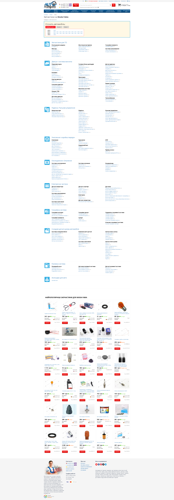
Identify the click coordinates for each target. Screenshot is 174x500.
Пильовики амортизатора (58, 116)
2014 (66, 31)
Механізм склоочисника (57, 239)
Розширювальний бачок (57, 169)
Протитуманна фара (83, 243)
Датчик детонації (109, 197)
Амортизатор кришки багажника (113, 249)
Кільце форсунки (109, 271)
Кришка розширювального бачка (59, 178)
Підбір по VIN (76, 5)
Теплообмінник (109, 101)
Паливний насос (55, 268)
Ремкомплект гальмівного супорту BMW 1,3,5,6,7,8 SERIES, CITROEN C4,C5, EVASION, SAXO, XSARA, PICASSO (87, 391)
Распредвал (81, 68)
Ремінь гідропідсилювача (111, 95)
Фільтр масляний (56, 53)
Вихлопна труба (82, 93)
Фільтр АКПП (55, 50)
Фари (80, 244)
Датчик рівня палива (83, 268)
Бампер (107, 244)
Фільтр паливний (56, 56)
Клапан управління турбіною (112, 79)
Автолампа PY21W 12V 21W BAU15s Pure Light (51, 391)
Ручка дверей (108, 237)
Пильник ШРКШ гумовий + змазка (68, 416)
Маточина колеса (83, 119)
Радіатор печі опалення (84, 166)
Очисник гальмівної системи (111, 223)
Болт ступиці (82, 130)
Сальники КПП (108, 143)
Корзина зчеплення (56, 147)
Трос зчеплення (55, 149)
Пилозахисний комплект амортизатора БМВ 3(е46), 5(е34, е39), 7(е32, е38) (86, 339)
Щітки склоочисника (56, 233)
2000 (54, 33)
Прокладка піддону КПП (111, 144)
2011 (57, 31)
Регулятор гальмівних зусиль (112, 220)
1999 (54, 34)
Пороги (107, 258)
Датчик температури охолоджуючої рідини (62, 174)
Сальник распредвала (57, 87)
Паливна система (58, 264)
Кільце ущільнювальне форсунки (102, 313)
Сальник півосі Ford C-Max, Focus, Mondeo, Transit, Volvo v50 (51, 442)
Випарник (107, 169)
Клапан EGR (108, 72)
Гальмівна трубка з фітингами (121, 339)
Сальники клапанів (56, 86)
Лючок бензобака (83, 236)
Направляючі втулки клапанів (85, 70)
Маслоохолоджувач (110, 99)
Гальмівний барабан (83, 215)
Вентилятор (81, 164)
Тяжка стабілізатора (83, 116)
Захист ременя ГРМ (110, 85)
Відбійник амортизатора (57, 115)
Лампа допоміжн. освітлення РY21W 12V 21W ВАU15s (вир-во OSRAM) (121, 313)
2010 (54, 31)
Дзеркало (81, 233)
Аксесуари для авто (59, 278)
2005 (69, 33)
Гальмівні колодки (56, 214)
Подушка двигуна (83, 124)
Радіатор (54, 166)
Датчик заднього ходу (110, 192)
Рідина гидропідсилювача (84, 46)
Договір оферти (84, 468)
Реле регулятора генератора (85, 201)
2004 (66, 33)
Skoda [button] (59, 27)
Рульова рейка (108, 115)
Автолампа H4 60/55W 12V (51, 416)
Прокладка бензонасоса (57, 269)
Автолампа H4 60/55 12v (102, 416)
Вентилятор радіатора (57, 172)
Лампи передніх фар (56, 203)
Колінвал (54, 74)
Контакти (123, 1)
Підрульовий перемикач (84, 237)
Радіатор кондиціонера (110, 166)
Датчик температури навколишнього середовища (117, 195)
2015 (69, 31)
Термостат (54, 168)
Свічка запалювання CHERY (120, 391)
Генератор (54, 188)
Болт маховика (55, 155)
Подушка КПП (82, 126)
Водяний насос (55, 164)
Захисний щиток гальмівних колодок (60, 222)
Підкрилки (107, 250)
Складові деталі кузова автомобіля (65, 229)
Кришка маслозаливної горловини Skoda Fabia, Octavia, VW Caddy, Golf (52, 339)
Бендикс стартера (83, 189)
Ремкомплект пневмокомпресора (59, 101)
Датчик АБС (108, 194)
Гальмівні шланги (109, 214)
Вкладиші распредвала (84, 75)
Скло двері (108, 254)
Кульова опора (82, 113)
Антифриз (54, 46)
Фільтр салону (55, 54)
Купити (47, 322)
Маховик (54, 141)
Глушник (81, 91)
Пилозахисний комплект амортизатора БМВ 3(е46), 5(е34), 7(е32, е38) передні (120, 365)
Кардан (80, 146)
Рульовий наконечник (110, 121)
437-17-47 (65, 4)
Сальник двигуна (118, 442)
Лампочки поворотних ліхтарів (59, 204)
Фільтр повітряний (56, 51)
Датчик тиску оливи (56, 102)
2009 (81, 33)
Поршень (54, 65)
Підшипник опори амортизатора (86, 129)
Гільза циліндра (55, 70)
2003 (63, 33)
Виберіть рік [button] (50, 27)
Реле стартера (82, 191)
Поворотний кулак (83, 118)
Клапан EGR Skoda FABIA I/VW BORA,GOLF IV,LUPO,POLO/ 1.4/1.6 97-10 (69, 442)
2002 (60, 33)
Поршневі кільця (55, 68)
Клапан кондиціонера (110, 171)
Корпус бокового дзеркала (111, 255)
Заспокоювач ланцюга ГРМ (58, 94)
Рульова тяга (108, 116)
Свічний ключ (55, 280)
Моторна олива (82, 48)
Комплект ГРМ (108, 86)
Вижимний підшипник (57, 143)
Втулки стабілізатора (84, 132)
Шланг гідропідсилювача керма (112, 119)
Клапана (81, 65)
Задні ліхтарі (81, 246)
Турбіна (107, 75)
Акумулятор (81, 198)
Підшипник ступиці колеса (85, 127)
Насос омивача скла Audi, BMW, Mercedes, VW (87, 313)
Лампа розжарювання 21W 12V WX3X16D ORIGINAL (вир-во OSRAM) (87, 442)
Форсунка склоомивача (57, 237)
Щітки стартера (82, 192)
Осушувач (107, 168)
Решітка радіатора (83, 234)
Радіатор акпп (108, 147)
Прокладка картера (83, 86)
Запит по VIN (69, 470)
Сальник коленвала (56, 89)
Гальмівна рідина (109, 46)
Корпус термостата (56, 175)
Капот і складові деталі (110, 246)
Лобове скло (108, 252)
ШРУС (106, 151)
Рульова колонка (109, 113)
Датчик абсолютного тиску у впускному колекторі (117, 199)
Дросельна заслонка (110, 70)
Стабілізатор (82, 115)
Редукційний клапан (56, 271)
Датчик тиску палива (83, 271)
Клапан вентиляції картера (58, 82)
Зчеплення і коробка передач (63, 137)
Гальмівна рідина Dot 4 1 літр (69, 391)
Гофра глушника (82, 90)
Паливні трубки (109, 272)
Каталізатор (108, 76)
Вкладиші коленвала (56, 77)
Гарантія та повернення (114, 1)
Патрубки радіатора (56, 171)
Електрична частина (60, 184)
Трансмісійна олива (83, 49)
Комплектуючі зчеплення (58, 150)
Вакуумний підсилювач (57, 223)
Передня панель (109, 239)
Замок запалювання (56, 194)
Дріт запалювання (56, 198)
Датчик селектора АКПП (111, 146)
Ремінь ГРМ (108, 92)
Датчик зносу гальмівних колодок (60, 215)
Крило (106, 243)
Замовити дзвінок (70, 468)
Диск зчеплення (55, 146)
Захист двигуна (109, 247)
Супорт (80, 219)
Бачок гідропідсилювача (111, 118)
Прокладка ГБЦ (82, 81)
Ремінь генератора (109, 94)
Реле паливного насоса (84, 269)
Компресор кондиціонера (111, 164)
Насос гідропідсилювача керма (112, 112)
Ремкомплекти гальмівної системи (60, 220)
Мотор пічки (82, 168)
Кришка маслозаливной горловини (113, 73)
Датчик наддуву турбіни (111, 191)
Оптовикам (83, 470)
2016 (72, 31)
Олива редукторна (83, 51)
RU (83, 1)
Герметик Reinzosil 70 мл (50, 313)
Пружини (81, 112)
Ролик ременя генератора (111, 89)
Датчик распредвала (56, 99)
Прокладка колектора (84, 83)
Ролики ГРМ (108, 88)
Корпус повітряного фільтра (112, 67)
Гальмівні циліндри (109, 215)
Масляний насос (109, 65)
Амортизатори (55, 112)
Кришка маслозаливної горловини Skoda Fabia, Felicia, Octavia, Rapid (104, 365)
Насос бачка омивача (57, 236)
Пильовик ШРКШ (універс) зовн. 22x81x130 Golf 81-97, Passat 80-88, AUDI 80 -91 (104, 339)
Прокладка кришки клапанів (85, 80)
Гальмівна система (59, 210)
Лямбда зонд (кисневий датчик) (112, 188)
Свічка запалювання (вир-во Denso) (103, 391)
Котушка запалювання (110, 51)
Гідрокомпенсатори (83, 67)
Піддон (53, 80)
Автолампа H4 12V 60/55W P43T (69, 339)
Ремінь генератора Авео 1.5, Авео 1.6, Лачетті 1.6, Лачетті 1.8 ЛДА (69, 313)
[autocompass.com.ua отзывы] (49, 496)
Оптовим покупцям (93, 1)
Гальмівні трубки (109, 217)
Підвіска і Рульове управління (63, 108)
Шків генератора (56, 191)
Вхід (129, 1)
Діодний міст (55, 189)
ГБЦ (80, 73)
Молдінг (107, 257)
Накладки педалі (109, 233)
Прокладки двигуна (83, 78)
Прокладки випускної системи (86, 85)
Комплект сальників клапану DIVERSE (121, 416)
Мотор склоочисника (57, 241)
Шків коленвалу (55, 75)
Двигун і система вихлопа (62, 61)
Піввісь (80, 141)
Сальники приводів (83, 143)
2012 (60, 31)
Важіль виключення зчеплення (59, 154)
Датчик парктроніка (110, 200)
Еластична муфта (83, 149)
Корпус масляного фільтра (111, 81)
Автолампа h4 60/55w (85, 416)
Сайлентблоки (82, 121)
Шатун (53, 67)
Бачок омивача (55, 234)
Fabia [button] (65, 27)
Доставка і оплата (103, 1)
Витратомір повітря (110, 189)
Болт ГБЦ (81, 72)
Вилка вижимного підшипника (59, 152)
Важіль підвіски (82, 123)
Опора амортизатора (57, 113)
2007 (75, 33)
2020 (54, 30)
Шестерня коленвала (110, 91)
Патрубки (107, 68)
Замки (106, 236)
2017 (75, 31)
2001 (57, 33)
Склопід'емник (108, 234)
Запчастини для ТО (59, 42)
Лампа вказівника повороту (68, 365)
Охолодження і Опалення (62, 161)
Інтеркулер (108, 78)
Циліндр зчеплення (56, 144)
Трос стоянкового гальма (58, 219)
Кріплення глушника (83, 94)
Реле (80, 196)
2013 (63, 31)
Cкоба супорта (82, 220)
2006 (72, 33)
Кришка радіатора (56, 177)
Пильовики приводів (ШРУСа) (112, 153)
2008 (78, 33)
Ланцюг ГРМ (55, 92)
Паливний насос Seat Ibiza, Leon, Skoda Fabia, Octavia (52, 365)
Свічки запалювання (110, 50)
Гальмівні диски (82, 214)
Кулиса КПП (108, 141)
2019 (81, 31)
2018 (78, 31)
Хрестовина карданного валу (85, 148)
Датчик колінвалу (56, 98)
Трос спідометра (83, 239)
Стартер (81, 188)
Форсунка (107, 268)
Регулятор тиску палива (111, 269)
